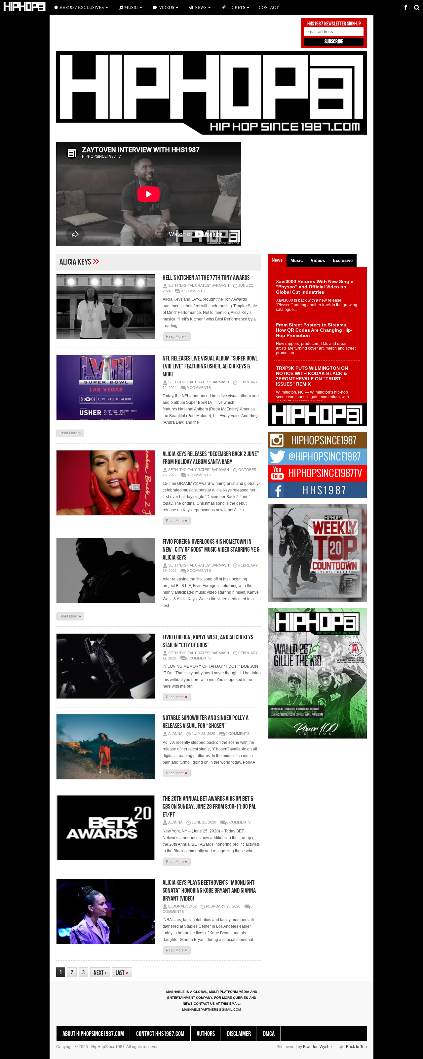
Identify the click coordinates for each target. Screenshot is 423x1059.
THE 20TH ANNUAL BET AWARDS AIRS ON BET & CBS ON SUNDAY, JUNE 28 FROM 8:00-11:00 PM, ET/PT (209, 807)
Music (131, 7)
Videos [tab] (318, 260)
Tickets (236, 7)
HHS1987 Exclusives (81, 7)
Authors (206, 1034)
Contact (269, 7)
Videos (166, 7)
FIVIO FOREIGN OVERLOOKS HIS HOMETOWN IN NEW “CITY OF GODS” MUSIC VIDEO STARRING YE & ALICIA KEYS (211, 550)
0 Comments (193, 291)
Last (122, 972)
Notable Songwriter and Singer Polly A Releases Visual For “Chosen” (206, 722)
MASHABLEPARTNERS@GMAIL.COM (211, 1009)
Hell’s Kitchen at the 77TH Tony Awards (206, 278)
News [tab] (277, 260)
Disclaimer (239, 1034)
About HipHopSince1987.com (93, 1034)
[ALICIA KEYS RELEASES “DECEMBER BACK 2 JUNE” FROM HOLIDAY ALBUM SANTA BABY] (107, 483)
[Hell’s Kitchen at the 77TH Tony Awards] (107, 306)
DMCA (269, 1034)
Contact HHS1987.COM (160, 1034)
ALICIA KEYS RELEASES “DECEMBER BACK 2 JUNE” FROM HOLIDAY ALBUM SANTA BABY (211, 458)
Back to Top (356, 1046)
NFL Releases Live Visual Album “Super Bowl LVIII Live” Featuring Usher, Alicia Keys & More (210, 366)
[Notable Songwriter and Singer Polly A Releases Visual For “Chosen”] (107, 747)
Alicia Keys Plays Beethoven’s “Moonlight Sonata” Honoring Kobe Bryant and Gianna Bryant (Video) (209, 891)
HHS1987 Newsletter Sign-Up (334, 24)
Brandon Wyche (317, 1046)
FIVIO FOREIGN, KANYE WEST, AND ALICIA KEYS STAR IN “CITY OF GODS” (208, 641)
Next (100, 972)
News (201, 7)
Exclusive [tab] (343, 260)
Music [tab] (296, 260)
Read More (176, 336)
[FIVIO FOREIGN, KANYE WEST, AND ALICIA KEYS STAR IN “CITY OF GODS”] (107, 666)
